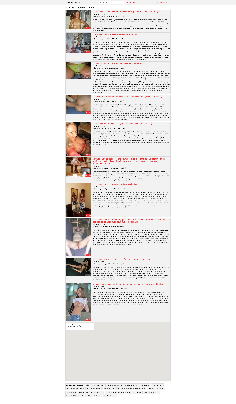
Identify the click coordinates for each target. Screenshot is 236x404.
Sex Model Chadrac (113, 385)
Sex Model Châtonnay (73, 396)
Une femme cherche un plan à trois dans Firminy (115, 184)
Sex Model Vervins (157, 385)
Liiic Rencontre (73, 2)
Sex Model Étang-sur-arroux (114, 392)
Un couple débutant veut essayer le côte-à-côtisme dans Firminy (122, 123)
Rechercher (131, 2)
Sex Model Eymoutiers (124, 388)
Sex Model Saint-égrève (151, 392)
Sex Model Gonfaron (127, 385)
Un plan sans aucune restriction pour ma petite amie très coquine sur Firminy (128, 284)
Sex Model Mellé (71, 392)
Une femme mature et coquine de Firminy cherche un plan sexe (121, 259)
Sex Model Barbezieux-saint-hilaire (77, 385)
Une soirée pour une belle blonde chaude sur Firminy (117, 34)
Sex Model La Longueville (133, 392)
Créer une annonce (161, 2)
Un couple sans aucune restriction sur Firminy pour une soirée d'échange (126, 11)
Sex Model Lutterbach (98, 385)
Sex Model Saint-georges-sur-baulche (91, 392)
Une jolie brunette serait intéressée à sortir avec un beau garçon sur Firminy (127, 96)
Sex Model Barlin (109, 388)
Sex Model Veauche (110, 396)
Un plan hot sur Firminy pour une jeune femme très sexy (118, 63)
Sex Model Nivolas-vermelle (75, 388)
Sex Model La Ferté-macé (94, 388)
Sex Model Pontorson (143, 385)
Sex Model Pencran (139, 388)
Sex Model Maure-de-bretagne (92, 396)
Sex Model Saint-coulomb (156, 388)
